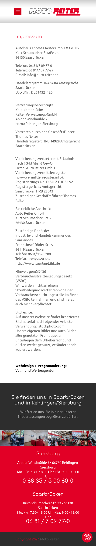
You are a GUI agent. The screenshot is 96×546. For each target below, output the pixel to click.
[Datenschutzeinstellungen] (87, 537)
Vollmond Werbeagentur (35, 370)
